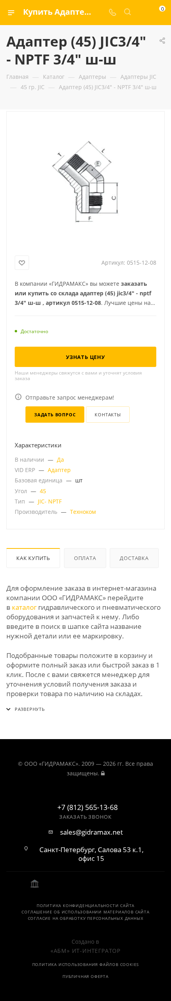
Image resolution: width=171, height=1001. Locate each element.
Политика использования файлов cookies (85, 964)
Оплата (85, 558)
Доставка (134, 558)
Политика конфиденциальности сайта (85, 905)
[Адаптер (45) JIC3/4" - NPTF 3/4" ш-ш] (85, 182)
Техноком (83, 511)
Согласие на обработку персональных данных (86, 918)
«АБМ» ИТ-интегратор (85, 950)
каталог (24, 607)
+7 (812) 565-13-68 (87, 807)
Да (60, 459)
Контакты (107, 415)
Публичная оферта (85, 976)
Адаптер (59, 470)
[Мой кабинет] (142, 12)
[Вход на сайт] (103, 773)
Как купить (33, 558)
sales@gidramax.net (91, 832)
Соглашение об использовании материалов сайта (85, 912)
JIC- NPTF (50, 501)
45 (43, 491)
